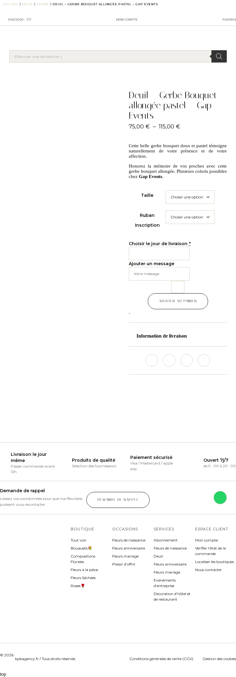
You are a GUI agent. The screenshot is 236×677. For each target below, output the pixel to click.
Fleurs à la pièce (84, 569)
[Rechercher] (219, 56)
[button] (178, 336)
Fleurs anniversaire (128, 548)
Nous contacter (208, 569)
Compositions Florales (83, 559)
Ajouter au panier (178, 301)
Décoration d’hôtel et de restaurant (172, 596)
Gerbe (43, 4)
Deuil (27, 4)
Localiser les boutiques (214, 561)
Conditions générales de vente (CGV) (162, 658)
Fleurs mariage (125, 556)
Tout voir (78, 540)
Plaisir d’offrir (124, 564)
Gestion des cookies (219, 658)
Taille (147, 195)
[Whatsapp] (220, 497)
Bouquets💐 (81, 548)
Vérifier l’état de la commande (210, 551)
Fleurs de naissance (128, 540)
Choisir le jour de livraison (158, 243)
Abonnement (166, 540)
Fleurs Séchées (83, 577)
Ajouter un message (151, 263)
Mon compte (206, 540)
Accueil (10, 4)
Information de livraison (161, 335)
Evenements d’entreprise (165, 583)
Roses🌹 (78, 585)
